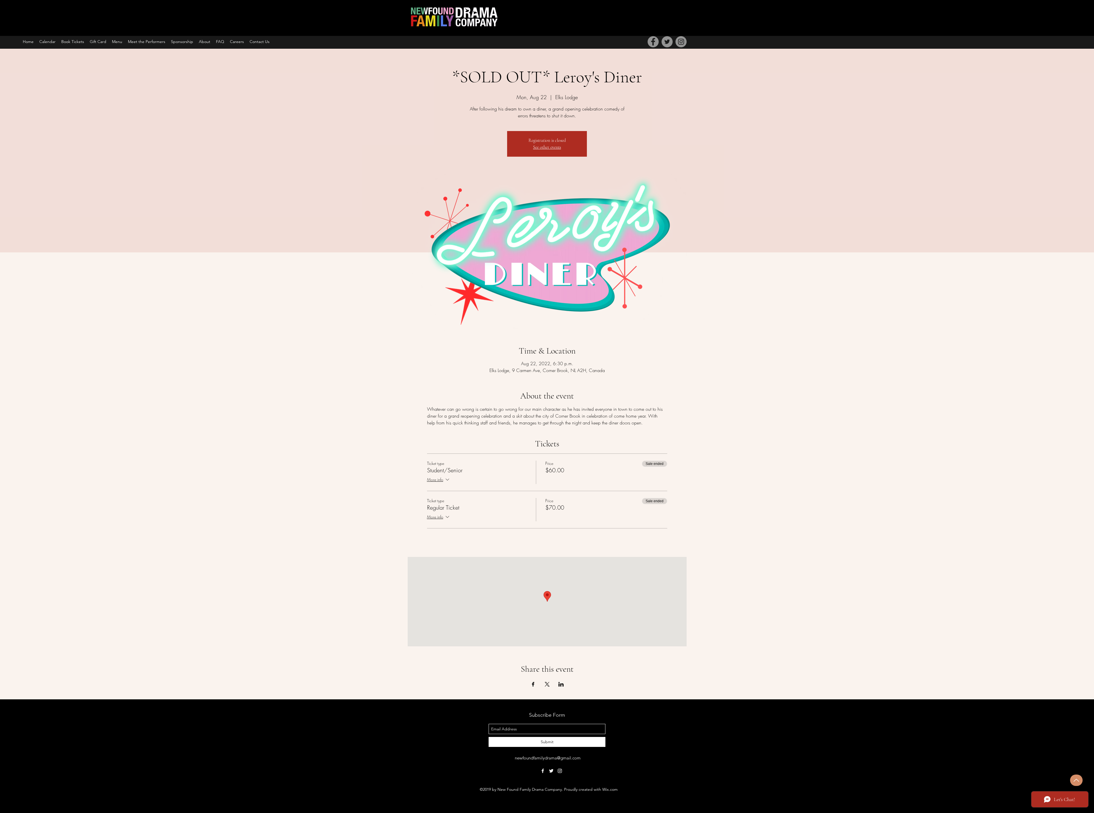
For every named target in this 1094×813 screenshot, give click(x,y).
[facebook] (543, 771)
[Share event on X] (547, 684)
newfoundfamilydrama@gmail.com (548, 758)
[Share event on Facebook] (533, 684)
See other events (547, 147)
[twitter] (551, 771)
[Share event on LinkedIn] (561, 684)
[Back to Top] (1076, 780)
